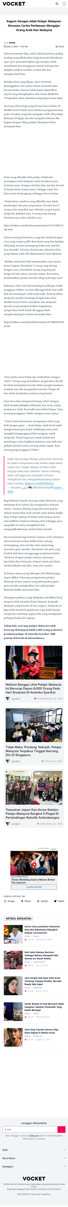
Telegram (34, 1135)
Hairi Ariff (38, 988)
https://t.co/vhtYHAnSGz (39, 483)
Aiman (61, 46)
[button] (64, 4)
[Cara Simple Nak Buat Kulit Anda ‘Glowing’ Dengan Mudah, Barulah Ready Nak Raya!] (13, 985)
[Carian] (56, 4)
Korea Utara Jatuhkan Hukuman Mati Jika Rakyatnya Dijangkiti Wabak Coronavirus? (42, 929)
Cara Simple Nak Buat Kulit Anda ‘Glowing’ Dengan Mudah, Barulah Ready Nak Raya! (43, 981)
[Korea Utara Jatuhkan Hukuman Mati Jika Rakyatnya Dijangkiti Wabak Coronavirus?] (13, 934)
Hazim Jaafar (39, 962)
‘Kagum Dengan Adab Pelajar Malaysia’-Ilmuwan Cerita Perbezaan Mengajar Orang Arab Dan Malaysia (34, 25)
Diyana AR (37, 1036)
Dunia (12, 42)
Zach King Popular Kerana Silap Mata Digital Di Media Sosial (41, 1031)
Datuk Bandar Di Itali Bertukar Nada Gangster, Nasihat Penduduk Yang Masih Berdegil (44, 1007)
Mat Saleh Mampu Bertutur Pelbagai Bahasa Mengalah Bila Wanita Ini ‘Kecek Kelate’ (41, 955)
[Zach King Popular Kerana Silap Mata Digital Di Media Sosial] (13, 1037)
